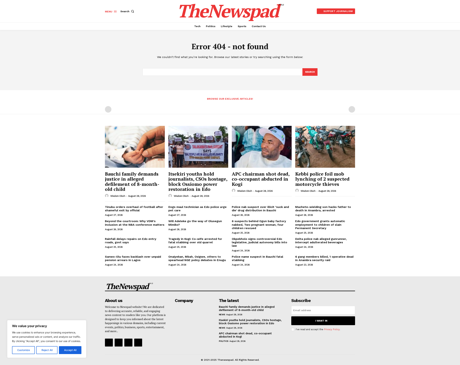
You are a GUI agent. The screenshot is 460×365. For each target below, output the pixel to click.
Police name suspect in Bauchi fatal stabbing (257, 258)
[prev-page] (108, 109)
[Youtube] (138, 343)
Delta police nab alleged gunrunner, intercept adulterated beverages (321, 240)
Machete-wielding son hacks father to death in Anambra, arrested (323, 208)
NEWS (222, 314)
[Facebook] (109, 343)
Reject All (47, 350)
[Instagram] (119, 343)
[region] (46, 339)
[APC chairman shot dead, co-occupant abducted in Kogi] (262, 147)
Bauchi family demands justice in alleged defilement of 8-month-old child (132, 181)
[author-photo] (107, 196)
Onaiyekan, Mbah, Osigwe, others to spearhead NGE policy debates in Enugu (197, 258)
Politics (223, 341)
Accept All (70, 350)
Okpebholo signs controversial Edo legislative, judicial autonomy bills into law (259, 242)
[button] (127, 11)
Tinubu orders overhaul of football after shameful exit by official (134, 208)
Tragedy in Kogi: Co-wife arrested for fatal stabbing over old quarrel (195, 240)
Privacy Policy (331, 329)
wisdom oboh (117, 196)
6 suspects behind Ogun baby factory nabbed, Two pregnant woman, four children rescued (259, 224)
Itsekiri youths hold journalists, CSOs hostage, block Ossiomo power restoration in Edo (197, 181)
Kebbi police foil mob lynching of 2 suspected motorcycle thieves (322, 179)
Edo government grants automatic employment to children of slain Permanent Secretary (320, 224)
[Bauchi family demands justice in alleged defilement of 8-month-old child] (135, 147)
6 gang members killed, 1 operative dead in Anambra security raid (324, 258)
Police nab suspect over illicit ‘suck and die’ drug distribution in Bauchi (260, 208)
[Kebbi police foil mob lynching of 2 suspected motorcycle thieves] (325, 147)
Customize (23, 350)
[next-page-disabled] (352, 109)
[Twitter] (128, 343)
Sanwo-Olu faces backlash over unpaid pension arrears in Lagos (133, 258)
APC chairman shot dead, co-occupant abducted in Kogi (261, 179)
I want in (321, 320)
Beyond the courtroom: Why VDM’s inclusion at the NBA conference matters (134, 222)
